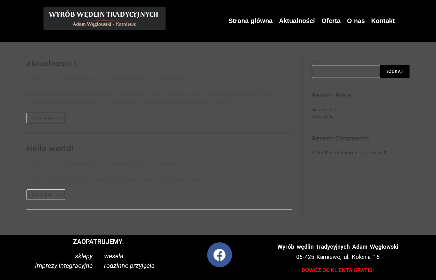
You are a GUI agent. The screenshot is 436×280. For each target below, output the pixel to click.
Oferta (331, 20)
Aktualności (297, 20)
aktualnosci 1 (52, 63)
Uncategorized (124, 78)
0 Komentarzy (167, 78)
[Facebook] (219, 254)
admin (41, 78)
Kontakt (383, 20)
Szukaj (318, 61)
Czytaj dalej (48, 116)
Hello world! (50, 148)
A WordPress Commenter (336, 152)
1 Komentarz (166, 163)
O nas (356, 20)
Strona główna (251, 20)
